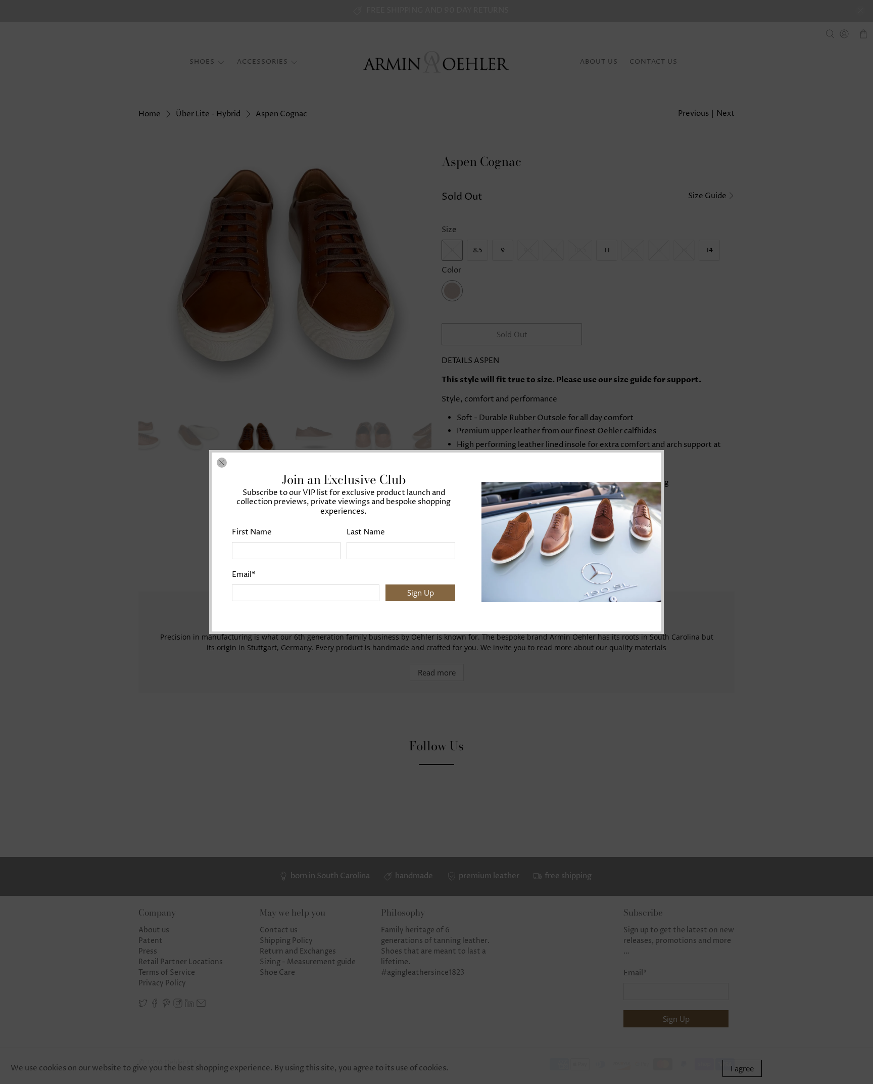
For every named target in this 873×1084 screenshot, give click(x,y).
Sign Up (420, 593)
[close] (222, 463)
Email (244, 574)
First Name (252, 532)
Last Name (366, 532)
